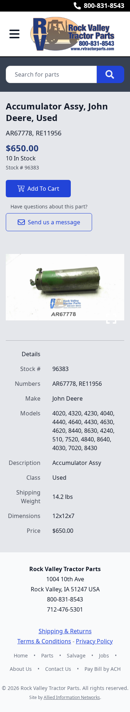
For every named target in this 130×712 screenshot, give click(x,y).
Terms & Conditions (44, 641)
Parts (47, 655)
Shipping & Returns (65, 631)
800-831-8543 (104, 5)
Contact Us (58, 668)
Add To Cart (43, 189)
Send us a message (54, 222)
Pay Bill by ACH (102, 668)
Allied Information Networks (72, 697)
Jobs (104, 655)
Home (21, 655)
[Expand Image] (111, 318)
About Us (21, 668)
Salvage (76, 655)
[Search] (110, 74)
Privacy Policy (94, 641)
